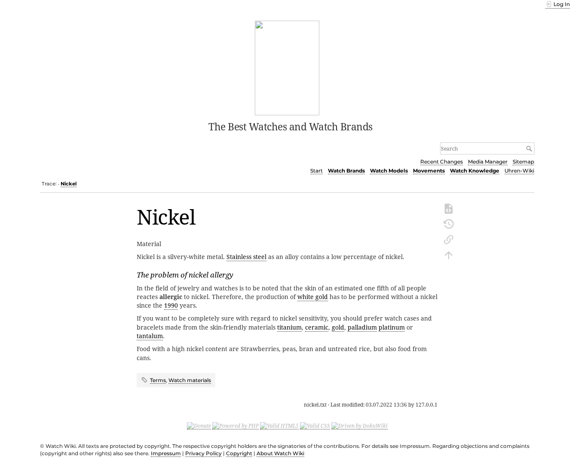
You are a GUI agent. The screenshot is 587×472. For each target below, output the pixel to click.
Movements (429, 170)
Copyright (239, 453)
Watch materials (189, 380)
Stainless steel (246, 257)
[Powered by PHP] (235, 425)
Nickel (68, 184)
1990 (171, 305)
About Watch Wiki (280, 453)
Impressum (166, 453)
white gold (312, 297)
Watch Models (389, 170)
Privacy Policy (203, 453)
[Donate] (199, 425)
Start (316, 170)
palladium (362, 327)
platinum (392, 327)
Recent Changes (441, 161)
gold (338, 327)
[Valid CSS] (315, 425)
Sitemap (523, 161)
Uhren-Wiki (519, 170)
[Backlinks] (449, 239)
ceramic (316, 327)
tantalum (150, 336)
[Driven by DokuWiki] (359, 425)
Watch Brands (346, 170)
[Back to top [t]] (449, 254)
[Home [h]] (287, 67)
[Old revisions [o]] (449, 223)
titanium (289, 327)
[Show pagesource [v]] (449, 208)
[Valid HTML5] (279, 425)
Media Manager (488, 161)
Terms (158, 380)
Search (530, 148)
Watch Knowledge (474, 170)
